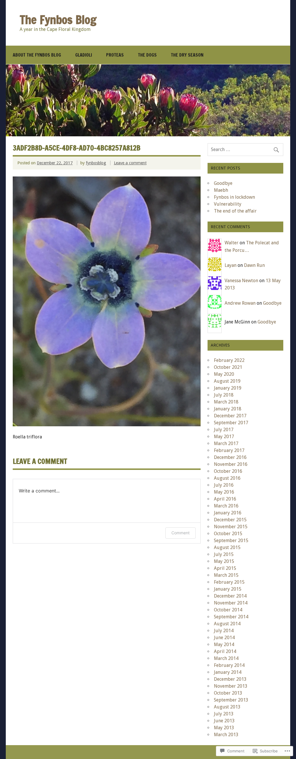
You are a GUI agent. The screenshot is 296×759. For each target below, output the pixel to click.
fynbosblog (96, 163)
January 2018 (227, 409)
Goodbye (223, 183)
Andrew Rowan (240, 303)
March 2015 (226, 575)
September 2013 (231, 700)
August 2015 (227, 547)
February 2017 (229, 450)
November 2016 (230, 464)
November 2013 (230, 686)
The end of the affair (235, 211)
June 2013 (224, 720)
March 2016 (226, 506)
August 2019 (227, 381)
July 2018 (224, 395)
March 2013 (226, 734)
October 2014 (228, 610)
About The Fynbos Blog (37, 55)
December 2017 (230, 415)
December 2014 (230, 596)
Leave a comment (130, 163)
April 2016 (225, 499)
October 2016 (228, 471)
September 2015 (231, 540)
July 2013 (224, 714)
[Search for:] (245, 149)
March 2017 (226, 443)
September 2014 (231, 617)
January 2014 (227, 672)
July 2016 (224, 485)
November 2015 (230, 526)
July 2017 (224, 429)
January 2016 (227, 513)
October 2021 (228, 367)
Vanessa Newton (241, 280)
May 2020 (224, 374)
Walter (231, 242)
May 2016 (224, 492)
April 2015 (225, 568)
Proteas (115, 55)
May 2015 (224, 561)
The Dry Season (187, 55)
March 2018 (226, 402)
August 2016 (227, 478)
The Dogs (147, 55)
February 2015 (229, 582)
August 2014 (227, 623)
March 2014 (226, 658)
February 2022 (229, 360)
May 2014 (224, 644)
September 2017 (231, 422)
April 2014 (225, 651)
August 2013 (227, 707)
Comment (180, 532)
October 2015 (228, 533)
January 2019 (227, 388)
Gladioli (83, 55)
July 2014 (224, 630)
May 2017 (224, 436)
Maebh (221, 190)
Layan (230, 265)
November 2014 (230, 603)
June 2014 (224, 637)
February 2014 (229, 665)
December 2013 (230, 679)
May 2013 (224, 727)
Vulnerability (227, 204)
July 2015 (224, 554)
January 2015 (227, 589)
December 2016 (230, 457)
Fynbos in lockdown (234, 197)
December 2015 (230, 519)
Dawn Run (254, 265)
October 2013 (228, 693)
